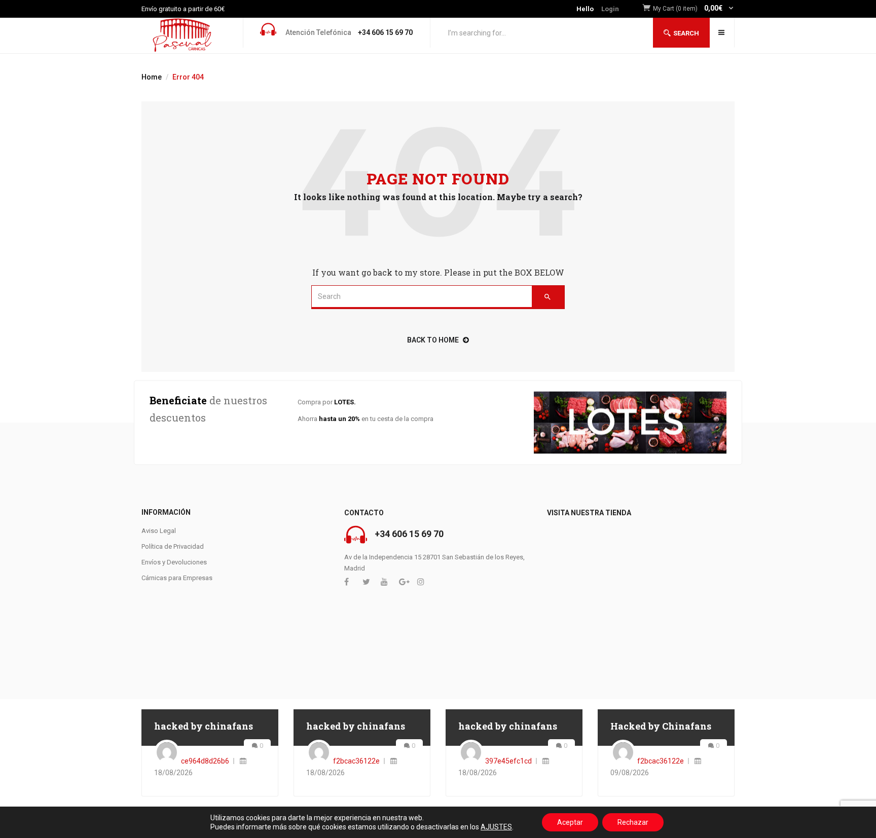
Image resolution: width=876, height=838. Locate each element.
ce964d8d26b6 (205, 761)
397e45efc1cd (508, 761)
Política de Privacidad (172, 546)
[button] (694, 9)
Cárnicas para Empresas (176, 578)
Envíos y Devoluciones (174, 562)
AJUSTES (496, 827)
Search (686, 33)
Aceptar (570, 822)
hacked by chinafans (203, 726)
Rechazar (632, 822)
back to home (433, 340)
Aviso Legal (158, 531)
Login (610, 9)
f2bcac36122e (356, 761)
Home (151, 77)
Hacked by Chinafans (660, 726)
